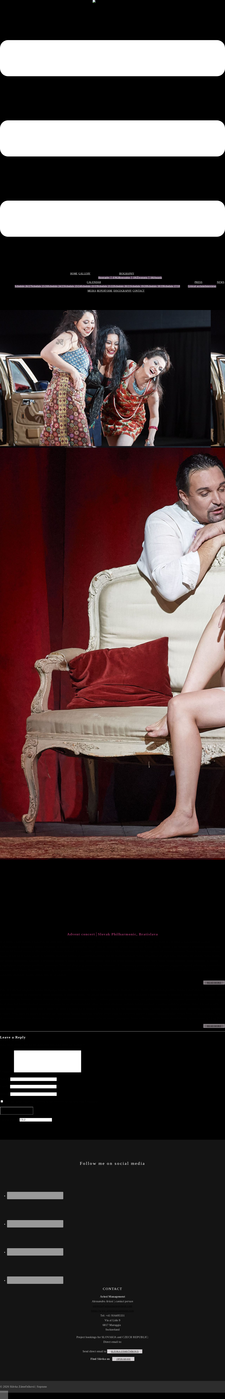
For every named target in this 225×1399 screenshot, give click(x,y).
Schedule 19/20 (138, 286)
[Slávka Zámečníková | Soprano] (113, 2)
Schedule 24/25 (56, 286)
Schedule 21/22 (105, 286)
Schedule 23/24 (72, 286)
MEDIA (92, 290)
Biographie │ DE (127, 277)
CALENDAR (94, 282)
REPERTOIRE (105, 290)
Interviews (210, 286)
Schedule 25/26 (39, 286)
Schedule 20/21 (122, 286)
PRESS (198, 282)
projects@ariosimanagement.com (112, 1306)
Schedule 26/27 (23, 286)
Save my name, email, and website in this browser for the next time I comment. (51, 1101)
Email (4, 1086)
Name (4, 1079)
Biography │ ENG (108, 277)
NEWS (220, 282)
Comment (7, 1071)
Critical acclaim (196, 286)
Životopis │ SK (145, 277)
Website (4, 1093)
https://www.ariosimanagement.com (112, 1310)
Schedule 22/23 (89, 286)
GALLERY (84, 273)
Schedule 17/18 (171, 286)
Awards (158, 277)
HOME (74, 273)
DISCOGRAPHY (122, 290)
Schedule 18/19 (155, 286)
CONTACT (139, 290)
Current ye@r (9, 1119)
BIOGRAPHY (126, 273)
